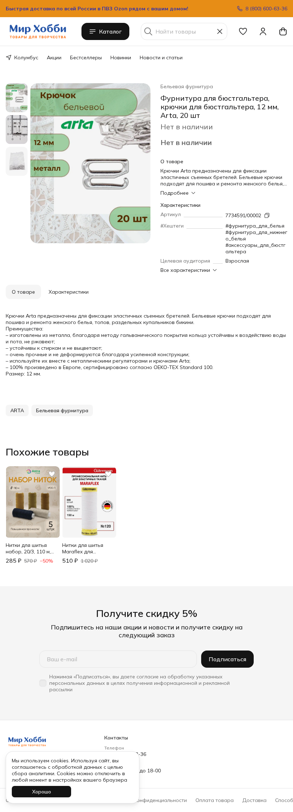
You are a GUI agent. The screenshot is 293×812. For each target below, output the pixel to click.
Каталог (110, 31)
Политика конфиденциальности (148, 800)
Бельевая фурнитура (186, 86)
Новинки (120, 57)
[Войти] (263, 31)
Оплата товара (214, 800)
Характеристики (69, 292)
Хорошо (41, 791)
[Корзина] (283, 31)
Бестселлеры (86, 57)
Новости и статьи (161, 57)
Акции (54, 57)
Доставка (254, 800)
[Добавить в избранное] (52, 474)
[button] (243, 31)
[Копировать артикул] (267, 215)
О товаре (23, 292)
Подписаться (227, 659)
